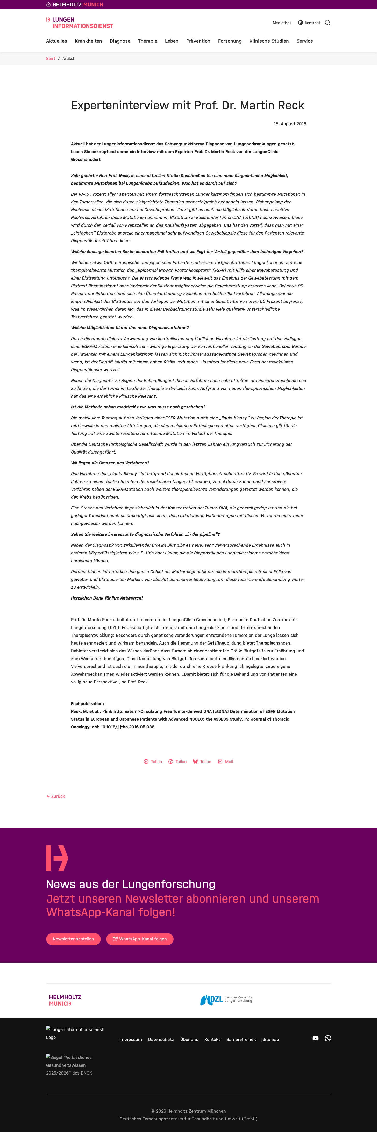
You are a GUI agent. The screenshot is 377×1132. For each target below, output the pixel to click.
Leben (172, 41)
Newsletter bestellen (73, 939)
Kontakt (212, 1039)
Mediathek (282, 22)
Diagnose (120, 41)
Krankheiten (88, 41)
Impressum (130, 1039)
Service (305, 41)
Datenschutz (161, 1039)
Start (50, 58)
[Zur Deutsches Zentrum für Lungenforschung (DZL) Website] (226, 1001)
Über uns (189, 1039)
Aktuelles (56, 41)
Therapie (147, 41)
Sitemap (270, 1039)
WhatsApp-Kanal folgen (143, 939)
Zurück (58, 796)
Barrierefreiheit (241, 1039)
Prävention (198, 41)
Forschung (230, 41)
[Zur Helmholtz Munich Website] (75, 1001)
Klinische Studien (269, 41)
